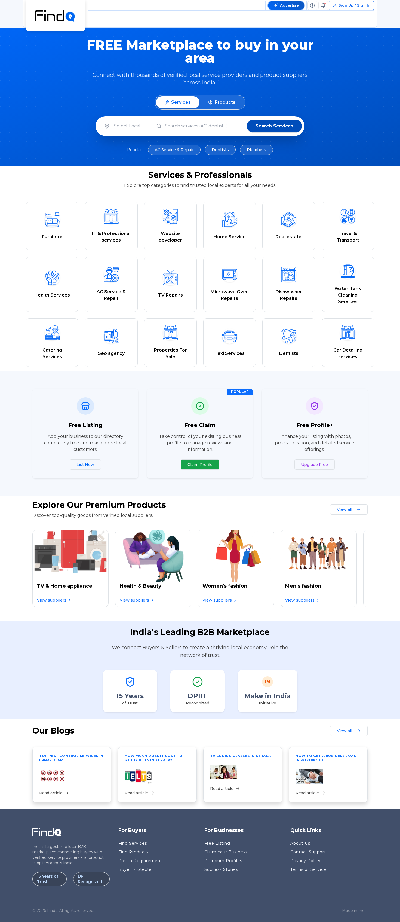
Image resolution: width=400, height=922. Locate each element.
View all (344, 509)
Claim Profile (200, 464)
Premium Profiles (223, 860)
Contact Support (308, 852)
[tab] (177, 102)
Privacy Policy (305, 860)
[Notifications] (323, 5)
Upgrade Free (314, 464)
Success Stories (221, 869)
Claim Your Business (226, 852)
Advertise (289, 5)
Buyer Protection (137, 869)
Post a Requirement (140, 860)
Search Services (274, 126)
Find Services (132, 843)
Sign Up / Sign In (354, 5)
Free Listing (217, 843)
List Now (85, 464)
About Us (300, 843)
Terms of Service (308, 869)
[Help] (312, 5)
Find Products (133, 852)
